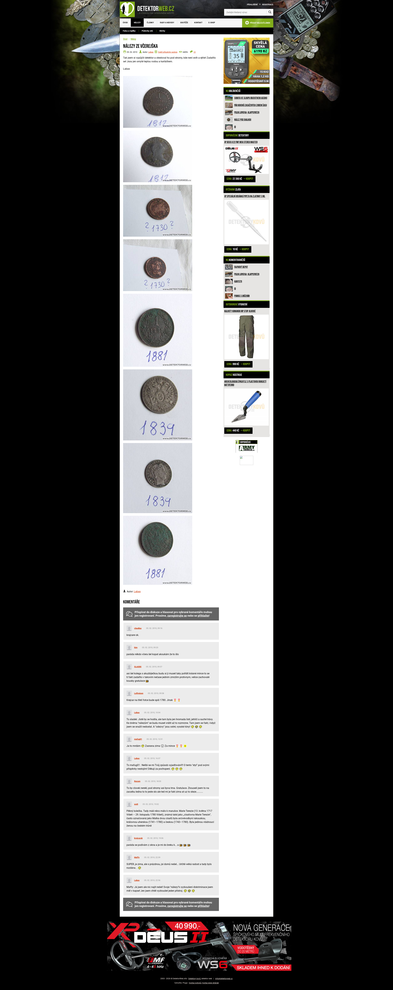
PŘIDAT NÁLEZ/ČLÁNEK (259, 23)
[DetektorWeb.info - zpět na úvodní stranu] (149, 9)
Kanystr (238, 281)
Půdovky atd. (147, 31)
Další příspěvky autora (167, 52)
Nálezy (137, 23)
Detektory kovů (194, 979)
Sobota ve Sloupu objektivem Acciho (250, 98)
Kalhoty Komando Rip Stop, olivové (240, 311)
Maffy (137, 857)
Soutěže (184, 23)
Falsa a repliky (129, 31)
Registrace (267, 5)
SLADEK (137, 667)
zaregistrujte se (177, 615)
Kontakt (198, 23)
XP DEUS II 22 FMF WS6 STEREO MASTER (240, 142)
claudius (138, 628)
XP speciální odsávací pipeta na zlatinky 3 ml (244, 196)
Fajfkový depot (241, 267)
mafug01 (138, 739)
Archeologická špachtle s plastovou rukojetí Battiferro (245, 383)
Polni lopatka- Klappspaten (246, 112)
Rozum (137, 781)
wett (136, 804)
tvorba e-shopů (195, 983)
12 (194, 52)
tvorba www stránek (210, 983)
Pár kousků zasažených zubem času (250, 105)
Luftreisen (138, 693)
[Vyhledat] (270, 12)
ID (235, 127)
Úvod (125, 23)
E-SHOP (211, 23)
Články (150, 23)
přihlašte (203, 615)
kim (135, 647)
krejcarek (138, 838)
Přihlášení (252, 5)
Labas (151, 52)
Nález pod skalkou (242, 119)
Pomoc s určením (242, 296)
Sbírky (162, 31)
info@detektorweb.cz (224, 979)
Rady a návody (167, 23)
